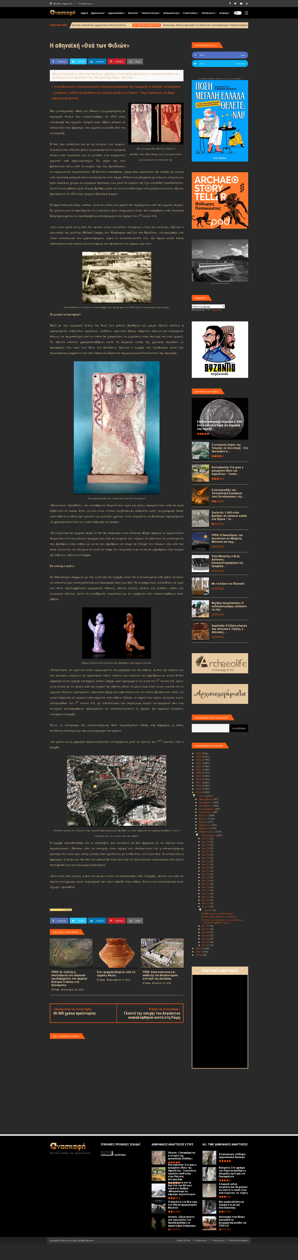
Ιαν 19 (206, 877)
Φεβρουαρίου (207, 831)
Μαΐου (203, 821)
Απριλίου (205, 825)
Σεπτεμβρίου (207, 809)
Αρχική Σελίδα (183, 1240)
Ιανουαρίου (209, 835)
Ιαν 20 (206, 874)
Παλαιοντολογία (150, 13)
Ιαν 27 (206, 851)
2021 (199, 769)
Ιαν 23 (206, 864)
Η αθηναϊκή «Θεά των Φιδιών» (219, 916)
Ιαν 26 (206, 854)
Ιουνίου (204, 818)
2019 (199, 776)
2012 (199, 948)
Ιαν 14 (206, 893)
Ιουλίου (204, 815)
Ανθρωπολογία (171, 13)
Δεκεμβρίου (206, 799)
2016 (199, 785)
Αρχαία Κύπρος (223, 25)
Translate (217, 309)
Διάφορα (224, 13)
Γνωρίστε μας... (86, 3)
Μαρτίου (204, 828)
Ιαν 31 (206, 838)
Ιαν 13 (206, 896)
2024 (199, 759)
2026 (199, 753)
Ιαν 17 (206, 883)
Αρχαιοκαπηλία (116, 13)
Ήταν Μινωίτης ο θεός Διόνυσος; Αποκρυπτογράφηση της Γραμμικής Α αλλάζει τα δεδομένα (117, 86)
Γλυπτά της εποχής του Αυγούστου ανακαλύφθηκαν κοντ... (222, 921)
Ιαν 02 (206, 945)
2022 (199, 766)
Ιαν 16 (206, 887)
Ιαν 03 (206, 942)
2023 (199, 763)
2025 (199, 756)
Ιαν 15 (206, 890)
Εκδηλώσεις (208, 13)
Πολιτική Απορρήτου (238, 1240)
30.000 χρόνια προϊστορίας (217, 913)
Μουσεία (132, 13)
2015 (199, 789)
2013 (202, 796)
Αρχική (84, 13)
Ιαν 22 (206, 867)
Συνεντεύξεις (190, 13)
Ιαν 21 (206, 871)
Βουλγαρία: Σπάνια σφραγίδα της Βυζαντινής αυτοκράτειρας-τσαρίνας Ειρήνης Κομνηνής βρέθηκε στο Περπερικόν (147, 25)
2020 (199, 772)
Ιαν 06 (206, 932)
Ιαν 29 (206, 845)
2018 (199, 779)
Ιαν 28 (206, 848)
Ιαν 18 (206, 880)
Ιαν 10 (206, 906)
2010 (199, 955)
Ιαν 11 (206, 903)
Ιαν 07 (206, 929)
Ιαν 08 (206, 925)
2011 (199, 951)
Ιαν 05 (206, 935)
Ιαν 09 (209, 910)
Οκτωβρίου (206, 805)
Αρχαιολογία (97, 13)
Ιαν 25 (206, 858)
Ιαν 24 (206, 861)
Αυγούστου (206, 812)
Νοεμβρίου (206, 802)
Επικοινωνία (219, 1240)
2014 (199, 792)
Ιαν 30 (206, 841)
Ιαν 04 (206, 938)
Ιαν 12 (206, 900)
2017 (199, 782)
